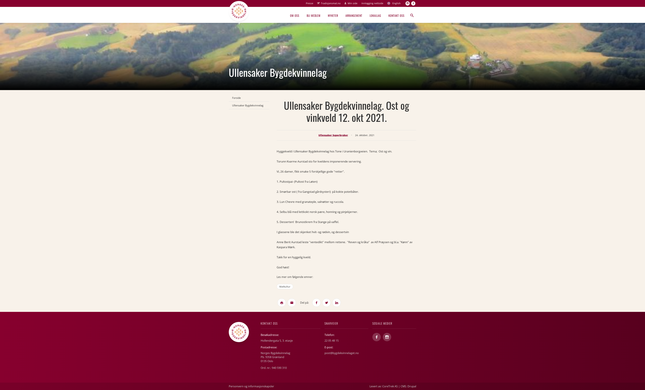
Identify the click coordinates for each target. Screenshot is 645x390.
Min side (352, 3)
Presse (309, 3)
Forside (236, 97)
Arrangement (354, 16)
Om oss (294, 16)
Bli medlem (313, 16)
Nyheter (333, 16)
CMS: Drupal (408, 386)
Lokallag (375, 16)
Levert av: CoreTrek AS (384, 386)
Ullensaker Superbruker (333, 135)
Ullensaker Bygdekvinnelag (247, 105)
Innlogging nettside (372, 3)
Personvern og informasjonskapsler (251, 386)
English (396, 3)
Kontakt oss (396, 16)
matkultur (284, 286)
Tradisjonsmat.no (330, 3)
